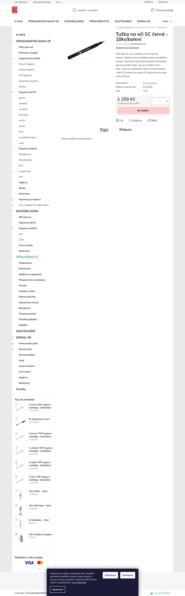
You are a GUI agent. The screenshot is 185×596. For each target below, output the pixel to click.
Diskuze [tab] (125, 129)
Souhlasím (127, 575)
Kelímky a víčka (27, 291)
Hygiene (23, 377)
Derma (22, 86)
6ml (21, 165)
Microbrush (24, 308)
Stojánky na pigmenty (30, 274)
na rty (22, 120)
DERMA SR (23, 337)
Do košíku (143, 110)
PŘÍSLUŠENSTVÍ (27, 257)
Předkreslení (25, 263)
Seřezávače (25, 268)
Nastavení (57, 589)
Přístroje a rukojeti (28, 52)
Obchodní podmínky (41, 2)
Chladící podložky (28, 319)
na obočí (23, 109)
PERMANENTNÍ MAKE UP (33, 41)
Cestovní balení (27, 366)
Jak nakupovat (21, 2)
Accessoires (25, 371)
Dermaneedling (27, 354)
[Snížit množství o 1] (153, 101)
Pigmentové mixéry (29, 302)
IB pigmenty (25, 154)
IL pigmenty (25, 171)
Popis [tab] (104, 129)
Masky (22, 188)
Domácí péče (25, 349)
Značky (21, 389)
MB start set (25, 217)
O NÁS (20, 34)
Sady (21, 360)
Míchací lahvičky (27, 296)
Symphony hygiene (28, 81)
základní (23, 103)
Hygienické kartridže (29, 58)
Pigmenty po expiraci (30, 199)
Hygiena (23, 182)
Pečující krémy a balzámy (32, 279)
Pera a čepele (26, 245)
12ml (21, 239)
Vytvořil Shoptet (162, 592)
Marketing (24, 193)
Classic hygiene (27, 64)
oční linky (23, 114)
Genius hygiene (26, 69)
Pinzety (23, 285)
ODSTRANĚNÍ (25, 331)
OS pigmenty (25, 159)
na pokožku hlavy (27, 137)
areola (22, 126)
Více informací (79, 582)
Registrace (163, 2)
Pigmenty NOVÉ (27, 92)
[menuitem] (18, 21)
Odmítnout (110, 575)
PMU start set (26, 47)
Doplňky (23, 325)
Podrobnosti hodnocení (127, 47)
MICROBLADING (27, 211)
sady (21, 143)
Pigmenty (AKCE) (28, 148)
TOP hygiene (25, 75)
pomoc (22, 97)
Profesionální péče (28, 343)
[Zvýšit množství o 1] (167, 101)
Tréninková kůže (27, 313)
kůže (21, 131)
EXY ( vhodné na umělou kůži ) (34, 205)
